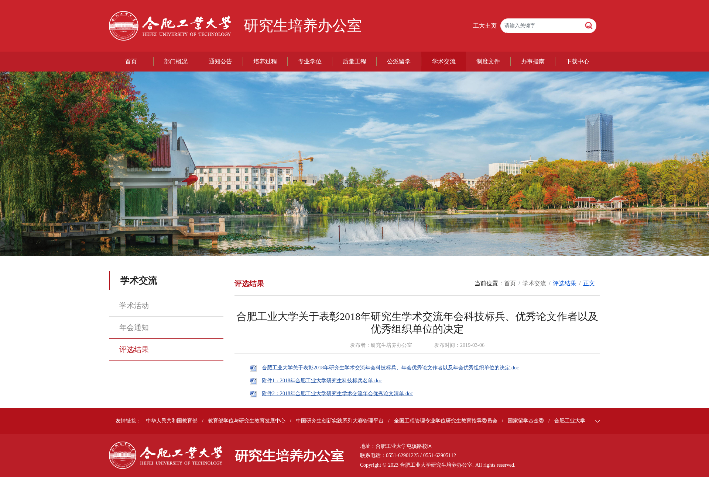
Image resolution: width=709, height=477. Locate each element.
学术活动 (134, 306)
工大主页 (485, 25)
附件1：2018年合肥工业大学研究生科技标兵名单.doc (322, 380)
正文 (589, 283)
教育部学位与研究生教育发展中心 (246, 421)
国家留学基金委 (526, 421)
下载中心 (577, 61)
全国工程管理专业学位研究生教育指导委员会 (445, 421)
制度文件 (488, 61)
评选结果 (134, 349)
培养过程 (265, 61)
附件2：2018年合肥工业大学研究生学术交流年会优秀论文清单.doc (337, 393)
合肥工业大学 (569, 421)
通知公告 (220, 61)
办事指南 (533, 61)
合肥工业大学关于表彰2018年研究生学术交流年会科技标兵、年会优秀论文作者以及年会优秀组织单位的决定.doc (390, 367)
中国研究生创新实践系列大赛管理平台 (340, 421)
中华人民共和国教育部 (172, 421)
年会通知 (134, 327)
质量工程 (354, 61)
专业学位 (310, 61)
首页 (131, 61)
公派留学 (399, 61)
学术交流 (444, 61)
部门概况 (176, 61)
